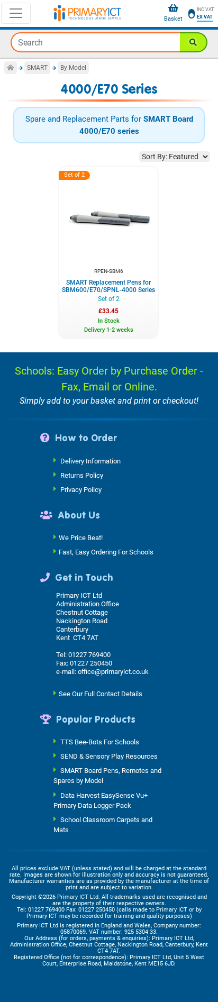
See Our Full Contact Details (100, 693)
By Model (73, 67)
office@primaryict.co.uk (113, 672)
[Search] (193, 42)
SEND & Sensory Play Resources (109, 756)
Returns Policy (81, 475)
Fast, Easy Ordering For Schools (106, 552)
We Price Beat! (81, 538)
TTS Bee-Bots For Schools (99, 742)
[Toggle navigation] (16, 13)
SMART (37, 67)
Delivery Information (90, 460)
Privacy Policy (81, 489)
